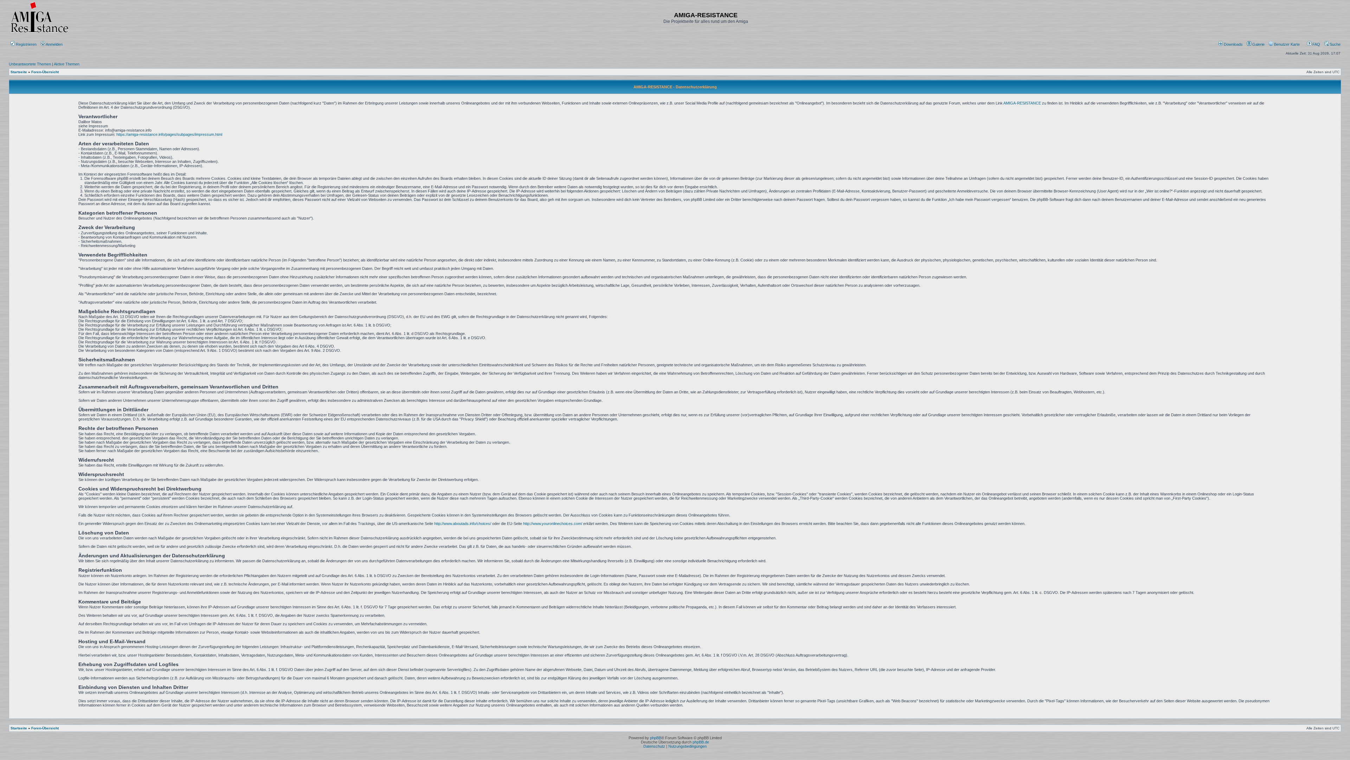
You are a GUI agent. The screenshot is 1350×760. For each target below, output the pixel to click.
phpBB (655, 738)
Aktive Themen (66, 64)
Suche (1335, 44)
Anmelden (54, 44)
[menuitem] (1231, 44)
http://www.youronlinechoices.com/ (552, 523)
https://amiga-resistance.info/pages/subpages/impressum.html (169, 134)
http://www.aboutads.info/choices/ (462, 523)
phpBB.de (701, 742)
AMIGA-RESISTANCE (1022, 103)
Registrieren (26, 44)
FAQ (1315, 44)
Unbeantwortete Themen (30, 64)
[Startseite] (39, 32)
